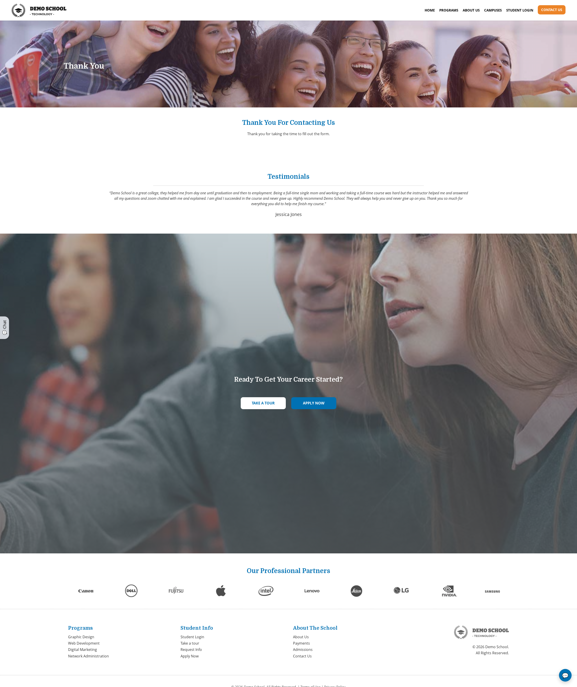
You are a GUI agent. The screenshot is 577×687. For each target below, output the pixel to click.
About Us (471, 10)
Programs (448, 10)
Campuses (493, 10)
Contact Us (551, 9)
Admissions (303, 649)
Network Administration (88, 656)
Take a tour (263, 403)
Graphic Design (81, 636)
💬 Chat (4, 327)
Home (430, 10)
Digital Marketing (82, 649)
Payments (301, 643)
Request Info (191, 649)
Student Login (519, 10)
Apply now (313, 403)
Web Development (84, 643)
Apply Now (190, 656)
